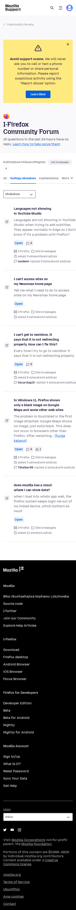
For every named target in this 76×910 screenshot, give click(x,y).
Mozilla (13, 570)
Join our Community (19, 618)
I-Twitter (10, 611)
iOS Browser (13, 672)
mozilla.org (12, 875)
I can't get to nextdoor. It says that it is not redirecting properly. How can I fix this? (36, 339)
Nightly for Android (18, 732)
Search (52, 8)
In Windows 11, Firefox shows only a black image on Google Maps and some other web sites (38, 405)
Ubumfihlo (11, 889)
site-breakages (60, 162)
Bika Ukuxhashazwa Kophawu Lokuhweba (36, 596)
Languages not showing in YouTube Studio (32, 211)
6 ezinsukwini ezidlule (56, 261)
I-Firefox (24, 251)
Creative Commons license (30, 862)
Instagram (19, 830)
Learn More (38, 94)
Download (11, 650)
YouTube (12, 830)
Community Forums (20, 24)
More (66, 178)
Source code (13, 604)
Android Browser (16, 664)
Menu (60, 8)
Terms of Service (16, 882)
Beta (6, 710)
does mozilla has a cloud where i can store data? (33, 487)
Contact (9, 904)
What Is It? (12, 764)
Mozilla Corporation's (28, 840)
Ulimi (7, 809)
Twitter (4, 830)
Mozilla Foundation (36, 844)
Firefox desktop (15, 657)
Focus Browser (15, 679)
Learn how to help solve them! (36, 144)
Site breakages (45, 251)
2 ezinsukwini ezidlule (60, 467)
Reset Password (16, 771)
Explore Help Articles (19, 625)
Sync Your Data (15, 778)
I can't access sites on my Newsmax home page (33, 281)
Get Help (10, 786)
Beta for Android (16, 718)
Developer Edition (17, 703)
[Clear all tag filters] (6, 168)
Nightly (9, 725)
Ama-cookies (13, 896)
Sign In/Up (11, 757)
